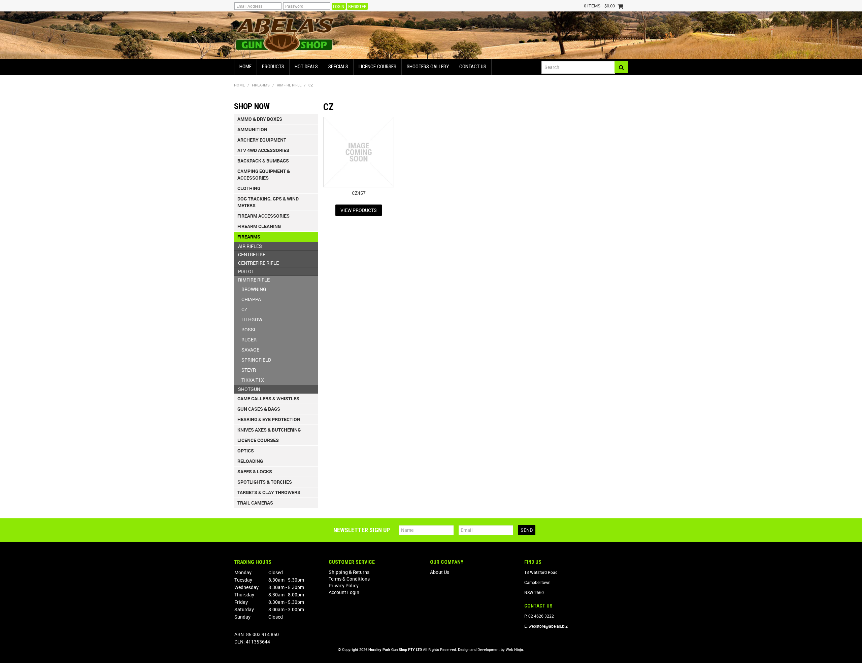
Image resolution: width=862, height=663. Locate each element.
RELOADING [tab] (250, 461)
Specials (338, 67)
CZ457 (359, 193)
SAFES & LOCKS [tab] (254, 471)
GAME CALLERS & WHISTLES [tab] (268, 398)
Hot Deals (306, 67)
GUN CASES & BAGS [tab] (258, 409)
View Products (358, 210)
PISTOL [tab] (246, 271)
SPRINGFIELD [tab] (256, 360)
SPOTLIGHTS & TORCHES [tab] (264, 482)
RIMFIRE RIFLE (289, 84)
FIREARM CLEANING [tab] (259, 226)
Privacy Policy (344, 585)
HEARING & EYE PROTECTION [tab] (268, 419)
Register (357, 6)
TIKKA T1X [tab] (252, 380)
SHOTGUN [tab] (249, 389)
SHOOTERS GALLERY (428, 67)
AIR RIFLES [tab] (250, 246)
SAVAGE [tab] (250, 349)
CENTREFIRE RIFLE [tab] (258, 263)
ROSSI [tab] (248, 329)
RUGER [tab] (249, 339)
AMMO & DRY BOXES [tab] (259, 119)
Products (273, 67)
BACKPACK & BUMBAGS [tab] (263, 160)
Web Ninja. (515, 649)
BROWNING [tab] (253, 289)
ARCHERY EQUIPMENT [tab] (261, 140)
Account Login (344, 592)
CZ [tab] (244, 309)
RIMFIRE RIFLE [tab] (254, 280)
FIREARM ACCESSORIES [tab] (263, 216)
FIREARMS (261, 84)
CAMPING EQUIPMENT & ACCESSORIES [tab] (263, 174)
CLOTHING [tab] (248, 188)
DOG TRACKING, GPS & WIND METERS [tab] (268, 202)
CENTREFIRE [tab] (251, 254)
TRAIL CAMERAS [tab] (255, 503)
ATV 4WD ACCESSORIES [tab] (263, 150)
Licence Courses (377, 67)
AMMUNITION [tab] (252, 129)
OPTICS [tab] (245, 450)
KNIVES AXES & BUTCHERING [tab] (269, 430)
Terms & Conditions (349, 579)
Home (245, 67)
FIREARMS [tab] (248, 236)
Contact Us (472, 67)
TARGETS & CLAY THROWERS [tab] (268, 492)
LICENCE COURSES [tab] (258, 440)
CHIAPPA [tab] (251, 299)
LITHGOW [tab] (251, 319)
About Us (439, 572)
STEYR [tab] (248, 370)
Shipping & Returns (349, 572)
